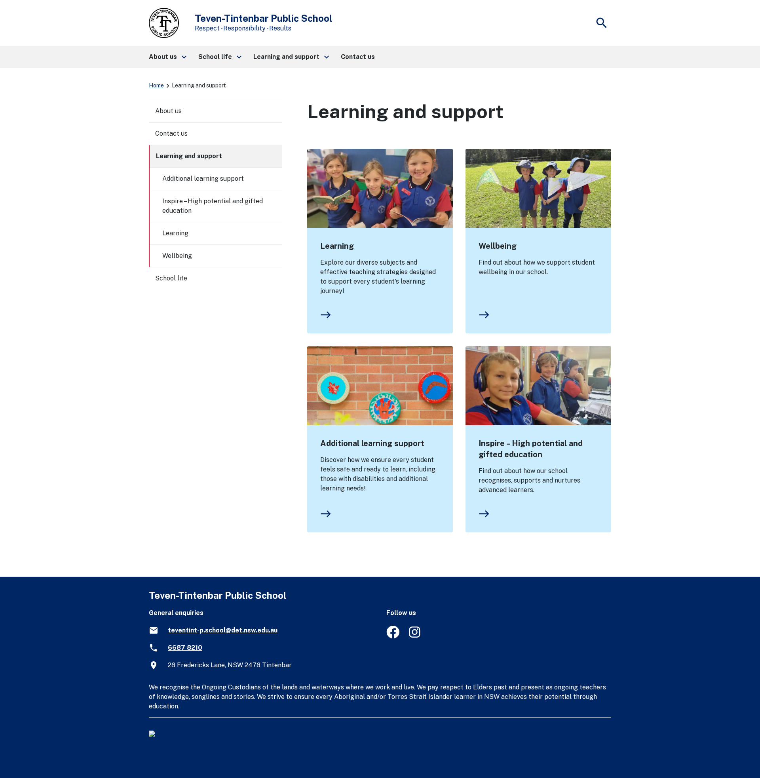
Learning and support (189, 156)
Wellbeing (498, 246)
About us (168, 111)
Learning (337, 246)
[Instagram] (415, 636)
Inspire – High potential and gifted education (531, 449)
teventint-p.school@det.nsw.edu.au (222, 630)
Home (156, 85)
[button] (167, 57)
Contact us (171, 133)
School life (171, 278)
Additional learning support (372, 443)
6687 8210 (185, 647)
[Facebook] (392, 636)
